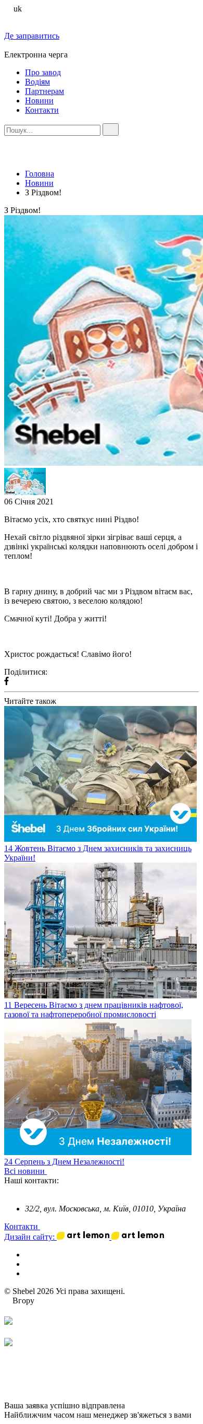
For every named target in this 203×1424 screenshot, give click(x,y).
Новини (39, 100)
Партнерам (44, 91)
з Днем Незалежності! (85, 1161)
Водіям (37, 81)
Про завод (43, 72)
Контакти (42, 109)
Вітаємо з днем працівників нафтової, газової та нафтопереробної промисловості (93, 1010)
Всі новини (25, 1171)
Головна (39, 173)
